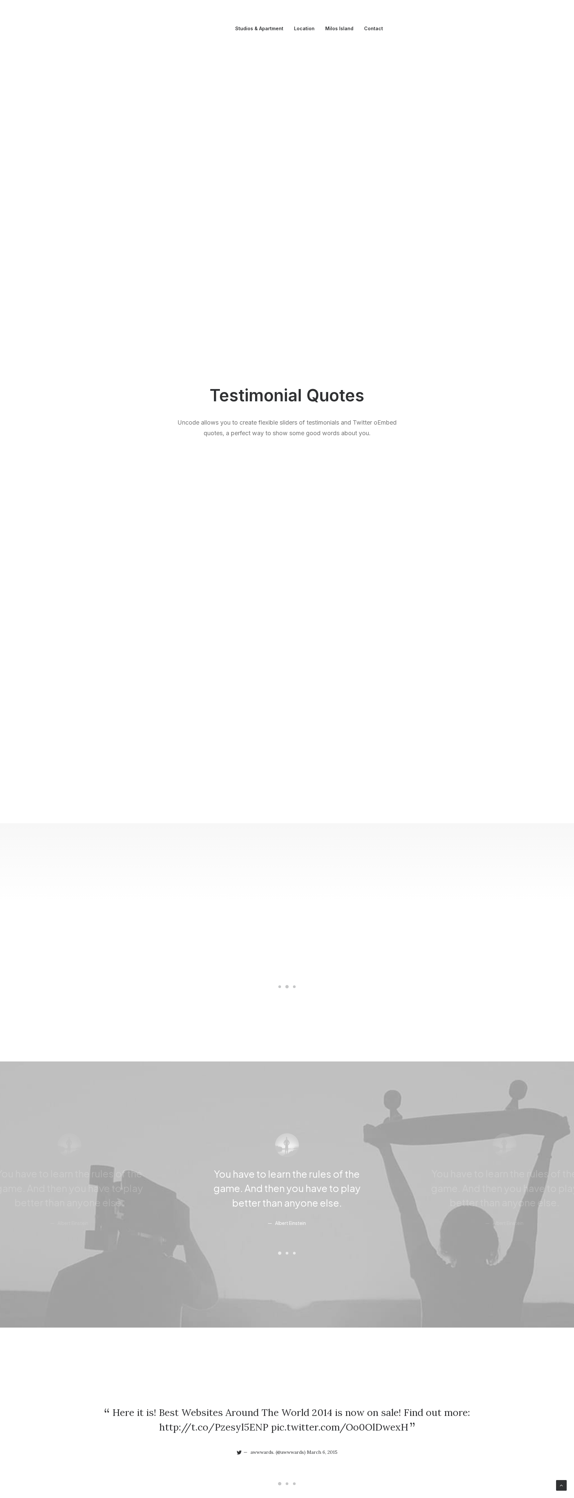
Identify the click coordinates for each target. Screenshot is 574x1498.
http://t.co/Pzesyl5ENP (213, 1427)
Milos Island (339, 28)
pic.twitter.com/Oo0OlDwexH (340, 1427)
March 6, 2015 (322, 1452)
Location (304, 28)
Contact (373, 28)
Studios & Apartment (259, 28)
